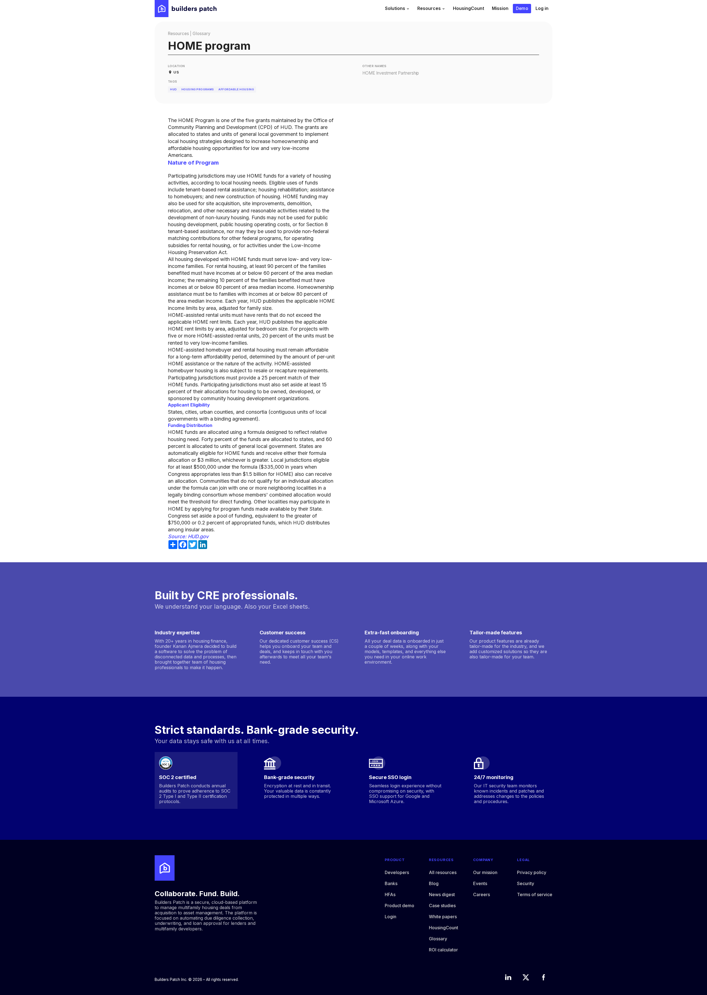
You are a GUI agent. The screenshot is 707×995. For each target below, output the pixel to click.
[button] (397, 9)
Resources (178, 33)
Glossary (201, 33)
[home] (186, 8)
